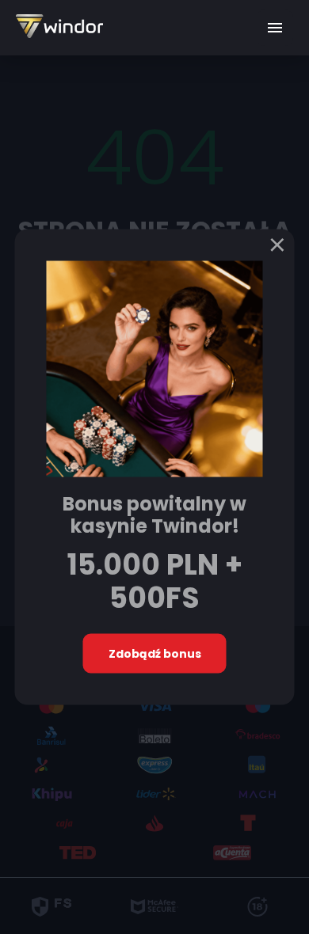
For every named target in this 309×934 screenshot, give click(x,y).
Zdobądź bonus (155, 653)
